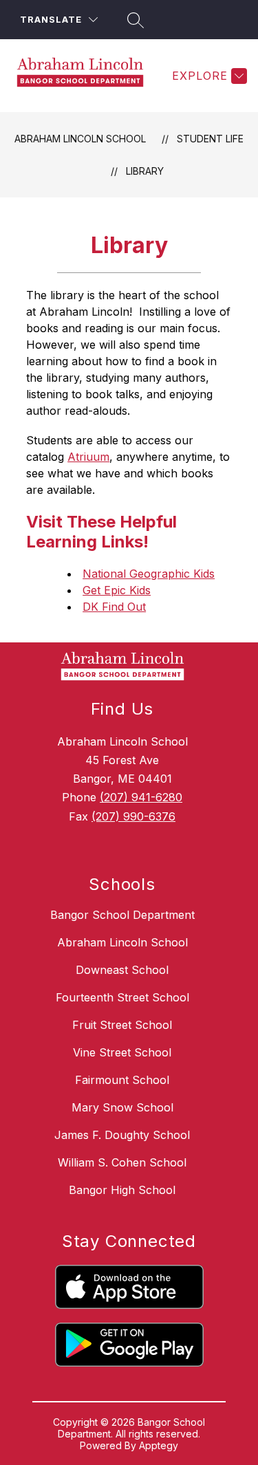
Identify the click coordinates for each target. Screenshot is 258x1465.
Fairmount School (122, 1080)
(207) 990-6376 (133, 816)
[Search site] (133, 20)
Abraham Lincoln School (80, 138)
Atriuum (88, 457)
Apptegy (158, 1445)
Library (145, 171)
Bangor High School (122, 1190)
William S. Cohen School (122, 1162)
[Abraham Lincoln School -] (86, 76)
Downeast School (122, 970)
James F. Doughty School (122, 1135)
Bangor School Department (122, 915)
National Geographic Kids (149, 573)
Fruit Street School (122, 1025)
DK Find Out (114, 607)
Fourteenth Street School (122, 997)
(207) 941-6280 (141, 797)
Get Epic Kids (117, 590)
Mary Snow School (122, 1107)
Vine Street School (122, 1052)
